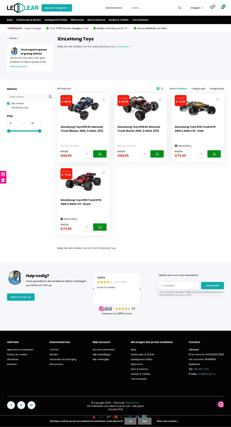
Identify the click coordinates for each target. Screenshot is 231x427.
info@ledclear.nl (206, 374)
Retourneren (56, 364)
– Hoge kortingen (24, 28)
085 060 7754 (201, 369)
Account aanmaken (104, 349)
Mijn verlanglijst (101, 359)
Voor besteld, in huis (69, 28)
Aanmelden (212, 285)
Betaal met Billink (152, 28)
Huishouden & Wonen (28, 19)
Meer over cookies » (167, 421)
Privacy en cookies (17, 354)
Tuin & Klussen (140, 19)
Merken (13, 38)
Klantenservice (114, 7)
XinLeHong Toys (19, 107)
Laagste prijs (198, 88)
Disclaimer (13, 359)
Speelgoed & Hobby (55, 19)
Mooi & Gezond (96, 19)
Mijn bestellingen (102, 354)
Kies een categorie (55, 7)
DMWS (128, 402)
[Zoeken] (180, 7)
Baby (10, 19)
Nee (145, 421)
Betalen (54, 354)
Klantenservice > (19, 66)
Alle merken (17, 103)
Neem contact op (21, 297)
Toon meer (123, 46)
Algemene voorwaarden (20, 349)
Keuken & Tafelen (119, 19)
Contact (54, 349)
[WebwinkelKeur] (221, 404)
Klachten (12, 364)
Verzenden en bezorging (63, 359)
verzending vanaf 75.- (112, 28)
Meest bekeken (178, 88)
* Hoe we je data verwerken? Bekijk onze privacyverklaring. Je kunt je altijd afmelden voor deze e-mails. (191, 293)
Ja (130, 421)
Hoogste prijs (217, 88)
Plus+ (137, 402)
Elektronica (77, 19)
